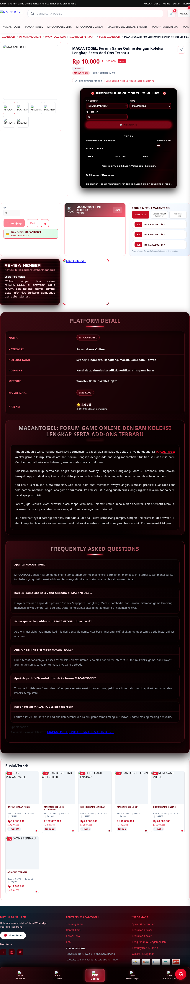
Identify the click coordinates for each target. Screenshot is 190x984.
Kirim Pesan (15, 935)
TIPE (132, 101)
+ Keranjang (14, 223)
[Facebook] (3, 952)
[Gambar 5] (9, 122)
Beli (32, 223)
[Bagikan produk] (181, 50)
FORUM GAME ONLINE (30, 36)
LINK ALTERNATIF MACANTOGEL (91, 732)
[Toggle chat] (180, 974)
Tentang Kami (74, 924)
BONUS (20, 978)
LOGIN (57, 978)
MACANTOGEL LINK (59, 26)
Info (117, 209)
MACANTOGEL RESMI (165, 26)
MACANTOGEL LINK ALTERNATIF (127, 26)
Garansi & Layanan (143, 953)
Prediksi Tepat (178, 215)
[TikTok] (20, 952)
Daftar (176, 3)
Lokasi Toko (73, 936)
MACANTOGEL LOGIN (89, 26)
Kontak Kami (73, 930)
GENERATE (128, 124)
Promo (166, 3)
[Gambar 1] (9, 108)
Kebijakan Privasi (142, 930)
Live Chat (169, 978)
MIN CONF (92, 112)
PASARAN (92, 101)
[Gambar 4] (49, 108)
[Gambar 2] (23, 108)
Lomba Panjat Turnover (159, 215)
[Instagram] (12, 952)
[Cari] (32, 13)
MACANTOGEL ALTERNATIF (82, 36)
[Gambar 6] (23, 122)
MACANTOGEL (152, 3)
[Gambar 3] (36, 108)
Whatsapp (132, 978)
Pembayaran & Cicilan (145, 948)
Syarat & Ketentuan (143, 924)
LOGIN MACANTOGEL (109, 36)
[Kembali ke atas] (182, 965)
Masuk (186, 3)
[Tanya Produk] (45, 223)
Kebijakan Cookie (142, 936)
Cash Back (140, 215)
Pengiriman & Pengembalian (149, 942)
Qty (6, 207)
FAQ (68, 942)
